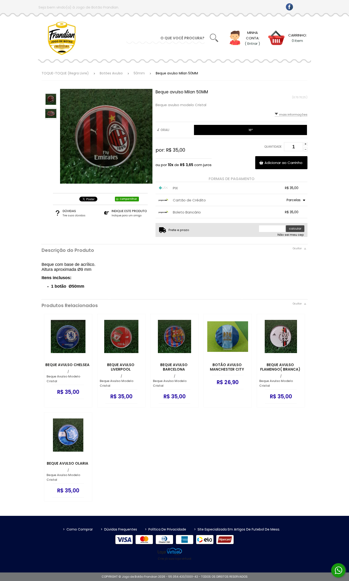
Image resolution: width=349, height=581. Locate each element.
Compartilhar (128, 199)
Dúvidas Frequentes (119, 529)
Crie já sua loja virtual (174, 558)
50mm (139, 73)
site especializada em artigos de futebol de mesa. (237, 529)
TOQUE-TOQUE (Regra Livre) (65, 73)
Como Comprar (78, 529)
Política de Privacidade (165, 529)
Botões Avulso (111, 73)
